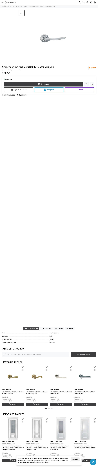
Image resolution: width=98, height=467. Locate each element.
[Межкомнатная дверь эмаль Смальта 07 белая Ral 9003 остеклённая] (61, 428)
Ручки (25, 6)
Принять (75, 459)
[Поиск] (80, 2)
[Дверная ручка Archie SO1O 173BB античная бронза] (13, 376)
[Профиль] (87, 2)
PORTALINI (5, 6)
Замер (71, 328)
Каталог (12, 6)
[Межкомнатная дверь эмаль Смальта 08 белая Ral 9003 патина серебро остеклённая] (13, 428)
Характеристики (33, 328)
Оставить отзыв (83, 354)
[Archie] (92, 68)
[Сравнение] (92, 84)
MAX (81, 90)
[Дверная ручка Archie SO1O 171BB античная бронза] (37, 376)
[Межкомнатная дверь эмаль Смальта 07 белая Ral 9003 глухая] (85, 428)
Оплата (60, 328)
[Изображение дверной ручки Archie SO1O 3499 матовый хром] (52, 37)
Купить (14, 460)
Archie (51, 339)
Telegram (50, 90)
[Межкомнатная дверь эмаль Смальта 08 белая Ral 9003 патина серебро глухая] (37, 428)
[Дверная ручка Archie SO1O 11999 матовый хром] (61, 376)
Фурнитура (19, 6)
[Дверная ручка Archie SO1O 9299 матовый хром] (85, 376)
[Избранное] (86, 84)
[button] (46, 408)
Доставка (48, 328)
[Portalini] (10, 2)
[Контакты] (83, 2)
